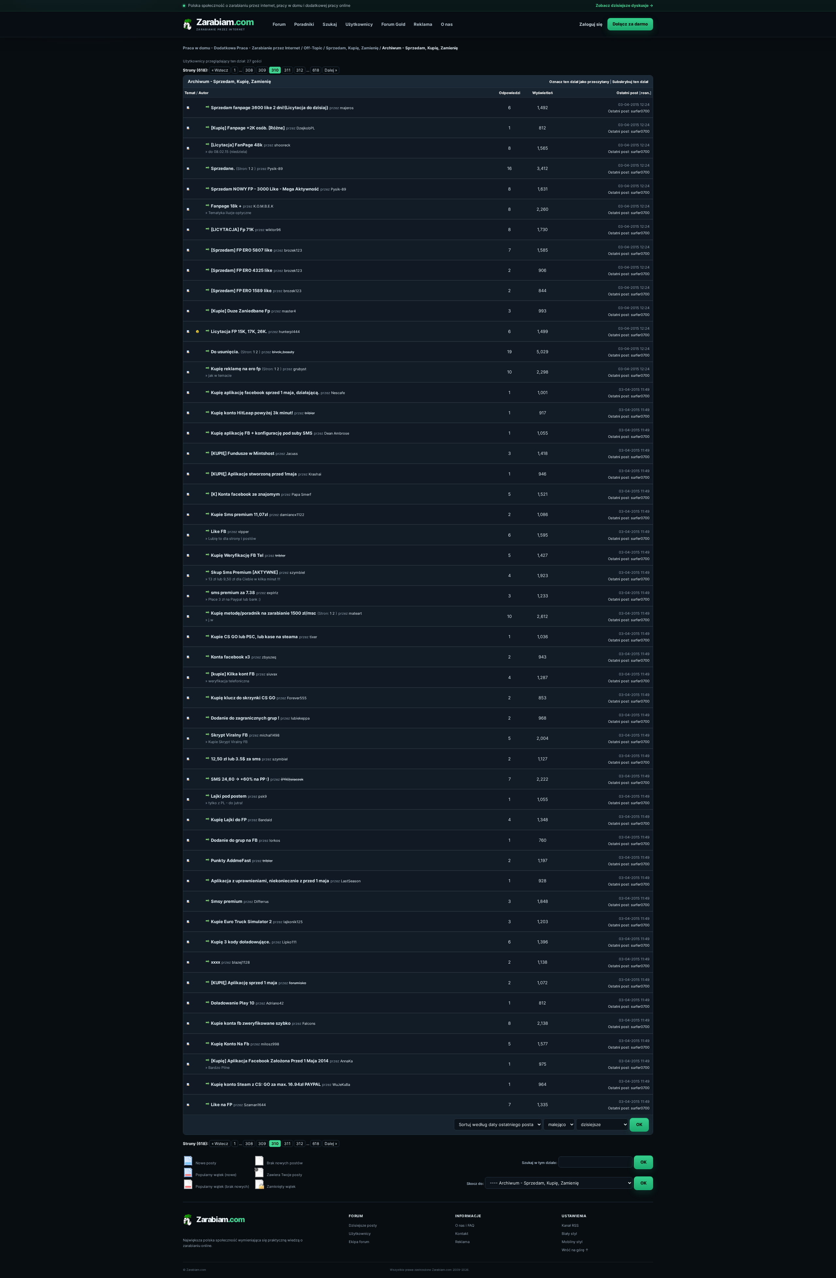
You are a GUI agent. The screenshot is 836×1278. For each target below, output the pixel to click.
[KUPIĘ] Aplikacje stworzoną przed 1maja (254, 473)
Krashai (315, 474)
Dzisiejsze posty (363, 1225)
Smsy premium (226, 901)
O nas (447, 24)
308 (249, 70)
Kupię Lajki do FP (229, 819)
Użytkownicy (359, 24)
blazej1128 (241, 962)
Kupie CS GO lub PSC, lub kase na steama (254, 636)
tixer (313, 637)
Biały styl (569, 1233)
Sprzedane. (223, 168)
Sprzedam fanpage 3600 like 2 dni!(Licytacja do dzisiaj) (269, 107)
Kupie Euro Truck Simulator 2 (241, 921)
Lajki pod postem (229, 796)
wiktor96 (273, 229)
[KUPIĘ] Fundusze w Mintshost (242, 453)
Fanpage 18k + (226, 205)
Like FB (218, 531)
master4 (289, 311)
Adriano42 (275, 1003)
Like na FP (221, 1104)
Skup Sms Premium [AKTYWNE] (244, 572)
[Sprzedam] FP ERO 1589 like (241, 290)
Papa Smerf (301, 494)
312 (299, 70)
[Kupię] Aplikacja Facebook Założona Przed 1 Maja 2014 (270, 1060)
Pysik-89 (275, 168)
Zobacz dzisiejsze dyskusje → (624, 5)
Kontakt (461, 1233)
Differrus (261, 901)
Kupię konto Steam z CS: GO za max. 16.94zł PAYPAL (266, 1084)
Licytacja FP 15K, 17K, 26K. (239, 331)
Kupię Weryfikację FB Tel (237, 555)
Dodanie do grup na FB (234, 840)
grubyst (299, 369)
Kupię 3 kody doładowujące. (240, 941)
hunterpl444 (289, 331)
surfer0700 (640, 111)
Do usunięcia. (225, 351)
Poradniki (304, 24)
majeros (347, 108)
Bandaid (265, 820)
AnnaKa (346, 1061)
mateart (355, 613)
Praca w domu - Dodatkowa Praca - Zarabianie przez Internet (241, 47)
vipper (243, 531)
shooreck (282, 145)
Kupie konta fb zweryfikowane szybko (251, 1023)
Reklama (423, 24)
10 (509, 371)
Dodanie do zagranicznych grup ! (245, 718)
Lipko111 (289, 942)
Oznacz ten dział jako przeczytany (579, 81)
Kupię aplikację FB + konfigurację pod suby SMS (262, 433)
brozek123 (293, 250)
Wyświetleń (542, 93)
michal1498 (270, 735)
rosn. (645, 93)
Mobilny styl (572, 1241)
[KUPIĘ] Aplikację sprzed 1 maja (244, 982)
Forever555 (297, 698)
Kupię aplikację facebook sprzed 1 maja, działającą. (265, 392)
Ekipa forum (359, 1241)
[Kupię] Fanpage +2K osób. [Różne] (248, 127)
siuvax (271, 674)
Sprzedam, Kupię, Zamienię (352, 47)
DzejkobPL (306, 128)
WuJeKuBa (341, 1084)
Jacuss (292, 453)
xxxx (215, 962)
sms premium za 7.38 (233, 592)
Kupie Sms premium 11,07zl (239, 514)
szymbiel (297, 572)
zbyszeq (269, 657)
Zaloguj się (591, 24)
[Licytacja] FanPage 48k (237, 144)
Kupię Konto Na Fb (230, 1043)
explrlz (272, 592)
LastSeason (351, 881)
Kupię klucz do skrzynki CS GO (243, 697)
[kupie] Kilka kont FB (233, 673)
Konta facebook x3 (230, 656)
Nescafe (338, 392)
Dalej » (331, 70)
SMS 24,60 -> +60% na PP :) (240, 779)
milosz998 (270, 1044)
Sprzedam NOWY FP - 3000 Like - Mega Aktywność (265, 188)
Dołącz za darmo (630, 23)
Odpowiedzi (509, 93)
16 (509, 168)
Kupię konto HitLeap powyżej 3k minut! (252, 412)
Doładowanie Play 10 (232, 1002)
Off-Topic (313, 47)
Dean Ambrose (336, 433)
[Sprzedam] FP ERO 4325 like (241, 270)
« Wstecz (220, 70)
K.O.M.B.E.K (263, 206)
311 (287, 70)
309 (262, 70)
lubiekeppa (300, 718)
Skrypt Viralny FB (229, 735)
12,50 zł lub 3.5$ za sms (236, 758)
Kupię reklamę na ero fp (236, 368)
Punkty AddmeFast (231, 860)
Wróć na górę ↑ (575, 1250)
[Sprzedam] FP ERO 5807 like (241, 250)
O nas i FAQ (464, 1225)
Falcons (308, 1023)
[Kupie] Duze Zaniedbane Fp (240, 310)
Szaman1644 (255, 1105)
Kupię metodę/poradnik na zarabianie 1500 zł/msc (263, 613)
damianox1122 (292, 514)
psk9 (262, 796)
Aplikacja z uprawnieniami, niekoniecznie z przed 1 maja (270, 880)
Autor (204, 93)
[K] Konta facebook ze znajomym (245, 494)
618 (316, 70)
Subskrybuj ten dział (630, 81)
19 (509, 351)
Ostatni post (627, 93)
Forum (279, 24)
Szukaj (330, 24)
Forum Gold (393, 24)
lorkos (274, 840)
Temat (190, 93)
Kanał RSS (570, 1225)
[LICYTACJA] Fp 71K (232, 229)
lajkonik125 (293, 922)
